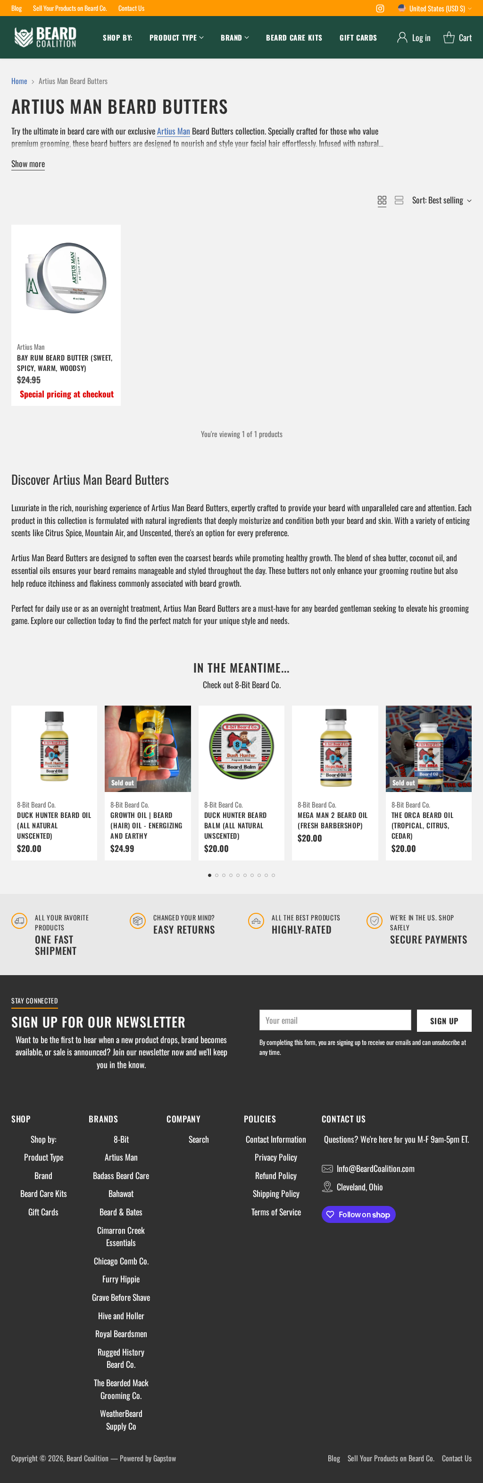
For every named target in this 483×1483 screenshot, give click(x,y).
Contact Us (457, 1458)
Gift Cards (43, 1211)
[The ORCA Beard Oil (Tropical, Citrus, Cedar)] (429, 749)
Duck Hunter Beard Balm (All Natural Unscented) (235, 825)
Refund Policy (276, 1175)
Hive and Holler (121, 1315)
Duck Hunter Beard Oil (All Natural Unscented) (54, 825)
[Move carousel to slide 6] (245, 875)
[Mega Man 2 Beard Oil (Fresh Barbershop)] (335, 749)
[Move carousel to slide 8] (259, 875)
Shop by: (43, 1139)
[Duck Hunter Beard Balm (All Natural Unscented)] (241, 749)
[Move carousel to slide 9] (266, 875)
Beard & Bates (121, 1211)
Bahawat (120, 1193)
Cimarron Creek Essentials (121, 1236)
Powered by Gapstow (148, 1458)
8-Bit (121, 1139)
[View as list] (399, 200)
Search (199, 1139)
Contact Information (276, 1139)
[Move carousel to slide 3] (223, 875)
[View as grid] (382, 200)
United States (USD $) (437, 8)
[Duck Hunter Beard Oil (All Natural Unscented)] (54, 749)
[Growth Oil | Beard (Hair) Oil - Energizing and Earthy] (148, 749)
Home (19, 80)
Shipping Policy (276, 1193)
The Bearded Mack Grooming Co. (121, 1388)
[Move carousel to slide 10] (273, 875)
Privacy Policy (276, 1157)
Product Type (43, 1157)
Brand (43, 1175)
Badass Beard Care (121, 1175)
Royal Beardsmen (121, 1333)
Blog (334, 1458)
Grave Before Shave (121, 1297)
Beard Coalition (87, 1458)
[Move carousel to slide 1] (209, 875)
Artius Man (173, 131)
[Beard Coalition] (45, 37)
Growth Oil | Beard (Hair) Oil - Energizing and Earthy (146, 825)
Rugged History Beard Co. (121, 1358)
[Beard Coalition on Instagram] (380, 9)
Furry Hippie (121, 1278)
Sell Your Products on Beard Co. (391, 1458)
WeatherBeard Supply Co (121, 1419)
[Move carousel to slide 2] (216, 875)
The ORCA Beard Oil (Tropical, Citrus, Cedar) (422, 825)
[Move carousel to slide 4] (231, 875)
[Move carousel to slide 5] (238, 875)
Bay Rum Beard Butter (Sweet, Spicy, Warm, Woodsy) (64, 363)
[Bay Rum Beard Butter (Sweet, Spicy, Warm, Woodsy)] (66, 279)
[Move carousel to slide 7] (252, 875)
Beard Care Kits (43, 1193)
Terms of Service (276, 1211)
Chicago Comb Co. (121, 1261)
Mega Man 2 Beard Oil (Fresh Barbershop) (333, 820)
